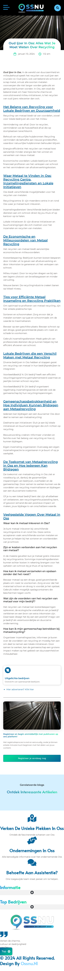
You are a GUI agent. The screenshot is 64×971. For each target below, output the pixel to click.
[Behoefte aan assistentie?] (32, 862)
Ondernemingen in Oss (32, 850)
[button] (57, 8)
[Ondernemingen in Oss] (32, 840)
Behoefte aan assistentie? (32, 872)
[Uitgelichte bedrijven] (8, 670)
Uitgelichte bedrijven (17, 678)
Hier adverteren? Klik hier (20, 689)
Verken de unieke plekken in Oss (32, 828)
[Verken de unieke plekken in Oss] (32, 818)
